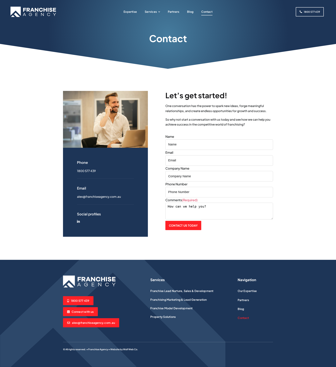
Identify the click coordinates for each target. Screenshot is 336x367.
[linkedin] (78, 221)
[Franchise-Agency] (33, 8)
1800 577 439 (86, 171)
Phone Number (176, 184)
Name (169, 136)
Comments (181, 200)
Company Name (177, 168)
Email (169, 152)
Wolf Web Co (130, 349)
